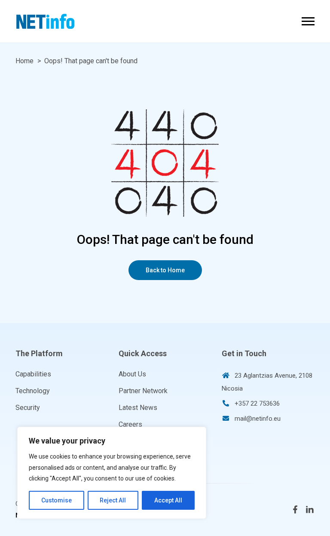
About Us (132, 374)
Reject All (113, 500)
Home (24, 61)
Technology (32, 391)
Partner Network (143, 391)
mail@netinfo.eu (258, 418)
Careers (130, 424)
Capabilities (33, 374)
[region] (111, 473)
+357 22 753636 (257, 403)
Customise (56, 500)
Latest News (138, 408)
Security (27, 408)
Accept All (168, 500)
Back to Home (165, 270)
